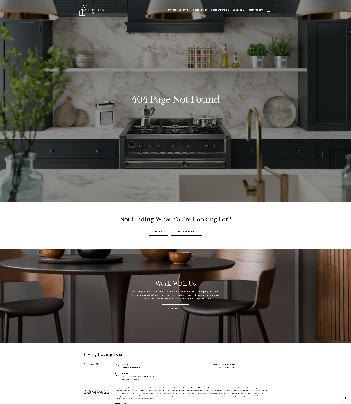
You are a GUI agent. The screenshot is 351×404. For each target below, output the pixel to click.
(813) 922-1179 (227, 367)
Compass (186, 388)
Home (158, 231)
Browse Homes (187, 231)
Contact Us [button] (175, 308)
